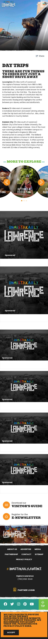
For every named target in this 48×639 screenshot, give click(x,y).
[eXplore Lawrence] (24, 533)
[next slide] (41, 182)
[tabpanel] (24, 181)
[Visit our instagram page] (18, 604)
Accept (11, 632)
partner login (26, 590)
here (28, 626)
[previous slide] (6, 182)
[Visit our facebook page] (5, 604)
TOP (43, 606)
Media (38, 549)
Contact (26, 554)
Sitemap (39, 554)
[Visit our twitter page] (12, 604)
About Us (12, 549)
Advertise (26, 549)
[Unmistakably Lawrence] (8, 4)
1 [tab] (22, 201)
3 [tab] (26, 201)
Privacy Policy (24, 559)
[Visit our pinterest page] (25, 604)
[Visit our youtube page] (32, 604)
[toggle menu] (44, 4)
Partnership (11, 554)
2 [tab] (24, 201)
